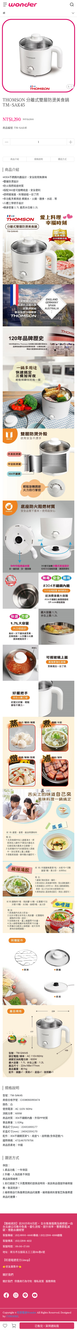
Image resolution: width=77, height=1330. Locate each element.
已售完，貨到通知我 (47, 1326)
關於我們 (8, 1281)
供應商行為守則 (23, 1281)
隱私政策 (39, 1281)
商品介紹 (14, 159)
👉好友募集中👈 (12, 1266)
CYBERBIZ (12, 1316)
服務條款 (51, 1281)
